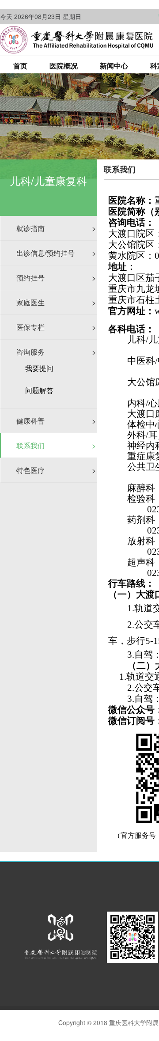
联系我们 (56, 445)
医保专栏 (56, 327)
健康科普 (56, 421)
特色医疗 (56, 470)
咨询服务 (56, 352)
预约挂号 (56, 278)
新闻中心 (114, 66)
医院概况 (63, 66)
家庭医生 (56, 302)
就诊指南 (56, 228)
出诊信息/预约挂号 (56, 253)
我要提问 (39, 368)
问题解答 (39, 390)
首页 (20, 66)
